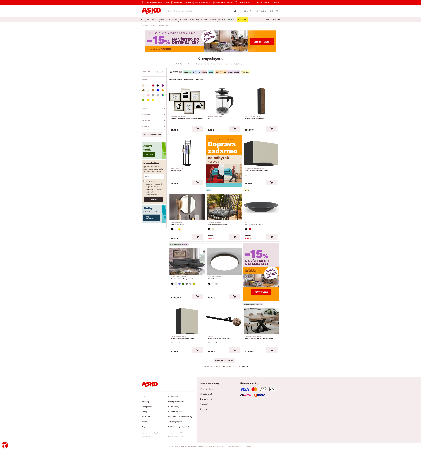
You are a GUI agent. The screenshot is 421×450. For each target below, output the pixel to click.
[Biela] (148, 85)
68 (227, 366)
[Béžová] (143, 85)
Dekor (145, 108)
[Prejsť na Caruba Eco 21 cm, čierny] (261, 207)
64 (214, 366)
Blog (268, 20)
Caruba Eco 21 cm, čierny (254, 223)
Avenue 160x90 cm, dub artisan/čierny (259, 337)
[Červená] (153, 85)
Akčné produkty (206, 389)
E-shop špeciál (206, 399)
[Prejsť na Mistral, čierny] (187, 153)
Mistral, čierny (177, 169)
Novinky (203, 409)
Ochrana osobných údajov (176, 433)
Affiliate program (175, 422)
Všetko (245, 366)
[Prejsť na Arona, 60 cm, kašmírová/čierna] (187, 321)
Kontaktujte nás (174, 412)
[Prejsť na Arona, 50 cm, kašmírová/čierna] (261, 153)
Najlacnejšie (188, 79)
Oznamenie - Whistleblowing (180, 417)
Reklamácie (173, 397)
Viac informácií (151, 194)
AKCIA (204, 72)
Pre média (146, 417)
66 (220, 366)
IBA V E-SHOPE (233, 72)
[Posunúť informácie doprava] (250, 2)
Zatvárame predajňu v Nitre (246, 2)
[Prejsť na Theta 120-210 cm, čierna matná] (224, 321)
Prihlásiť (247, 11)
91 (239, 366)
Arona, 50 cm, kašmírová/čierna (256, 169)
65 (217, 366)
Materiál (146, 120)
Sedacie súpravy (217, 20)
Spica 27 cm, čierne (215, 278)
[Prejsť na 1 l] (224, 101)
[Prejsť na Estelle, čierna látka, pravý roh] (187, 261)
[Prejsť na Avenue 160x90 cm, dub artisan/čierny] (261, 321)
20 (205, 366)
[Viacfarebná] (162, 95)
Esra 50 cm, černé (177, 223)
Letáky (257, 2)
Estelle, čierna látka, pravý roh (182, 278)
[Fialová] (162, 85)
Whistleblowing (146, 437)
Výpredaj (203, 404)
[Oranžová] (162, 90)
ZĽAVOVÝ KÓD (221, 72)
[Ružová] (148, 95)
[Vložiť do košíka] (197, 129)
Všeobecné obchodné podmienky (152, 433)
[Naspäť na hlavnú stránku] (151, 11)
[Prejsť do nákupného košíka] (273, 10)
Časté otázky (173, 407)
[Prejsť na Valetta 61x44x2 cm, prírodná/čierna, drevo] (187, 101)
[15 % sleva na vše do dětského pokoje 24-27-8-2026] (210, 52)
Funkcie (145, 126)
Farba (144, 79)
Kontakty (276, 2)
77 (237, 366)
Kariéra (145, 422)
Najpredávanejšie (175, 79)
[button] (4, 445)
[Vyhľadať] (235, 11)
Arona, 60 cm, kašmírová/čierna (182, 337)
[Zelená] (143, 100)
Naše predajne (147, 407)
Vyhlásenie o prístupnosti (178, 427)
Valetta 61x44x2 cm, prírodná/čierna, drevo (186, 117)
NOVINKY (196, 72)
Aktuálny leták (206, 394)
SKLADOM (187, 72)
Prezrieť (149, 155)
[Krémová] (148, 90)
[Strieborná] (158, 95)
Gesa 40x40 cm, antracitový (218, 223)
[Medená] (153, 90)
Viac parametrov (153, 134)
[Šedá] (153, 95)
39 (208, 366)
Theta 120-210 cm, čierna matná (219, 337)
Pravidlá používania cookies (176, 437)
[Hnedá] (143, 90)
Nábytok (146, 72)
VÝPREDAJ (245, 72)
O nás (144, 397)
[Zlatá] (148, 100)
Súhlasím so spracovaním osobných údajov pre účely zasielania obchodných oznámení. (154, 187)
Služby (276, 20)
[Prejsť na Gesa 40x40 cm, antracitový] (224, 207)
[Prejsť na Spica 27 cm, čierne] (224, 261)
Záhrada (232, 20)
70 (233, 366)
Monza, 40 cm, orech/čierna (255, 117)
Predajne (266, 2)
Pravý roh (179, 288)
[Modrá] (158, 90)
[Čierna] (158, 85)
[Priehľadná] (143, 95)
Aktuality (145, 402)
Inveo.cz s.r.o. (220, 446)
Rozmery (146, 114)
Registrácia (260, 11)
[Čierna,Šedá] (209, 229)
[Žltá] (153, 100)
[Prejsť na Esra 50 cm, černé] (187, 207)
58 (211, 366)
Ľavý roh (195, 288)
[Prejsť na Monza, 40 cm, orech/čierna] (261, 101)
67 (224, 366)
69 (230, 366)
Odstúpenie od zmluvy (177, 402)
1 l (215, 117)
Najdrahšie (199, 79)
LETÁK (211, 72)
